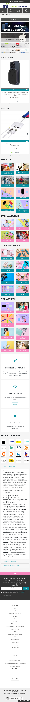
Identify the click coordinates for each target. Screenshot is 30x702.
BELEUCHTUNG (22, 350)
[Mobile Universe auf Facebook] (13, 678)
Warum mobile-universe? (10, 466)
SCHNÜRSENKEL (7, 350)
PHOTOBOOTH (22, 240)
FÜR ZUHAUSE (7, 258)
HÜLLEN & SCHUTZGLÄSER (7, 173)
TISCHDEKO (22, 228)
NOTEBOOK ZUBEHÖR (22, 338)
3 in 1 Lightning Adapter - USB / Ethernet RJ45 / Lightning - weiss (15, 144)
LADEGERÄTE (22, 198)
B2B (15, 631)
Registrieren (15, 642)
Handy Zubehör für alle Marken (11, 565)
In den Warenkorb (14, 89)
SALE (22, 294)
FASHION (22, 270)
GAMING (7, 282)
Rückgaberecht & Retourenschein (15, 626)
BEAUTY (7, 270)
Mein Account (15, 639)
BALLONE (7, 228)
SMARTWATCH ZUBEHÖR (7, 324)
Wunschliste (15, 647)
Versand (15, 621)
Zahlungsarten (15, 624)
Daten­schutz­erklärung (15, 613)
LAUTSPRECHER (7, 337)
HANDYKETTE (22, 324)
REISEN (7, 186)
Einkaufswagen (15, 645)
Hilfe (15, 637)
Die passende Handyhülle (10, 561)
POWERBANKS (7, 312)
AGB (15, 608)
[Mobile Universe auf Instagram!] (17, 678)
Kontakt (15, 404)
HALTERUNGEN (7, 210)
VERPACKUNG (7, 240)
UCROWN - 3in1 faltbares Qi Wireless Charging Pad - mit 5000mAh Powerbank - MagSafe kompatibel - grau (15, 94)
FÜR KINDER (22, 312)
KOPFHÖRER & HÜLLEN (22, 210)
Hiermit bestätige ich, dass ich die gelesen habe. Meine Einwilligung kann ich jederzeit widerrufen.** (15, 594)
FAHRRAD (22, 186)
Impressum (15, 616)
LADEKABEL (7, 198)
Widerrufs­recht (15, 611)
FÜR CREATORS (22, 172)
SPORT (22, 258)
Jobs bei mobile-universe (15, 634)
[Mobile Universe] (15, 5)
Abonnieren (26, 588)
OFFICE (7, 294)
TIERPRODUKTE (22, 282)
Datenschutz (15, 629)
